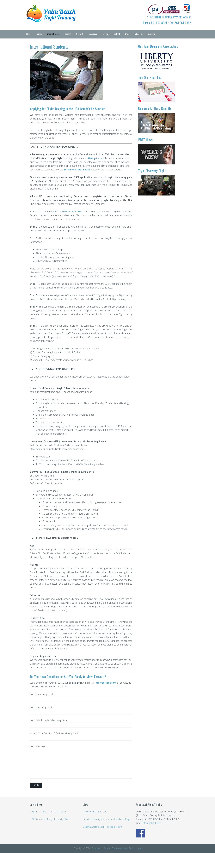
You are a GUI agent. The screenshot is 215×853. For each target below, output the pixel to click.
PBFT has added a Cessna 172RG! (48, 811)
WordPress (129, 848)
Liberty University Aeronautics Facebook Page (106, 819)
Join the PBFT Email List (95, 811)
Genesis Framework (113, 848)
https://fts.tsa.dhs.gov (68, 211)
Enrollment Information (77, 169)
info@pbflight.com (105, 682)
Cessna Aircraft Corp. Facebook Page (102, 826)
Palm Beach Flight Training (47, 9)
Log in (138, 848)
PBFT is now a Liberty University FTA (49, 819)
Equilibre (96, 848)
